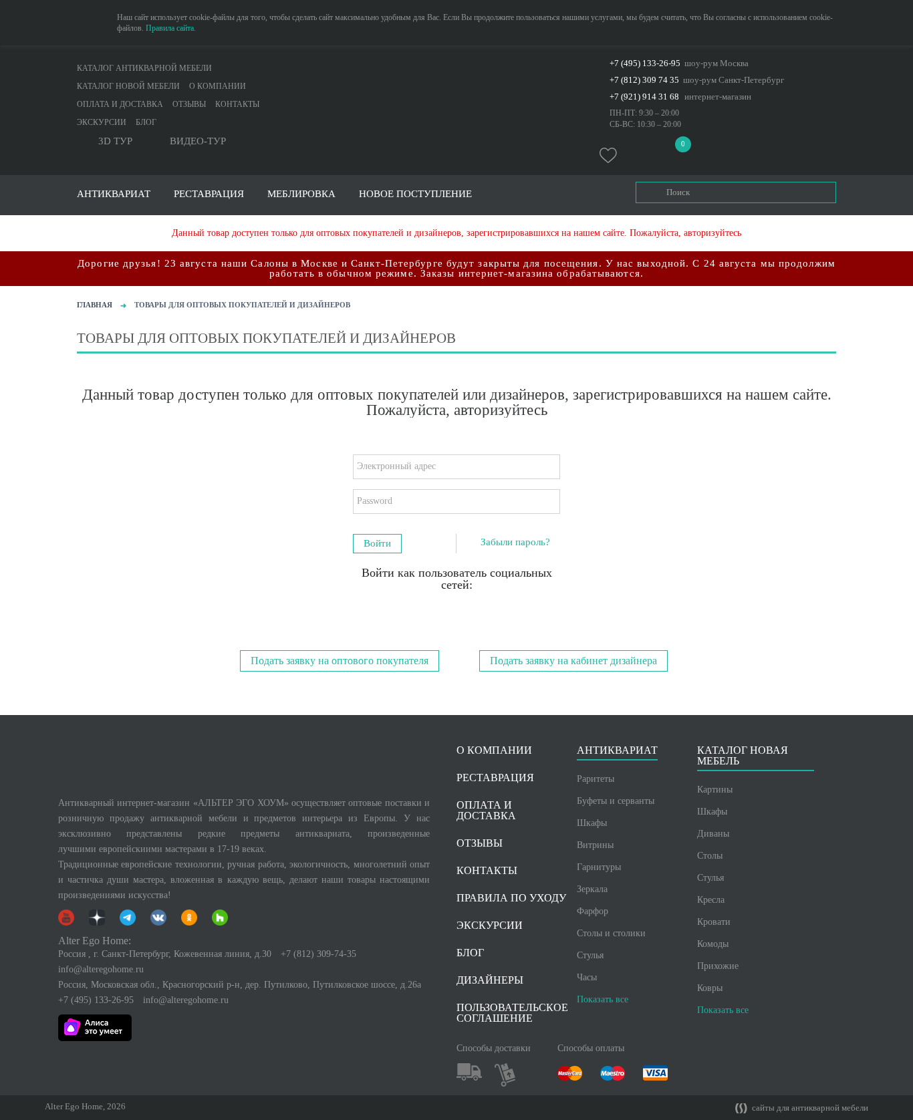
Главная (94, 305)
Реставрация (209, 194)
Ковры (710, 988)
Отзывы (189, 104)
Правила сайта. (171, 28)
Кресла (711, 900)
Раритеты (595, 779)
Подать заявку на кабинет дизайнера (573, 660)
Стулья (590, 955)
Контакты (237, 104)
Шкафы (592, 823)
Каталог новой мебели (128, 86)
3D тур (115, 141)
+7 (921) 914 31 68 (644, 96)
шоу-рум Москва (716, 63)
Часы (587, 977)
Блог (146, 122)
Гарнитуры (599, 867)
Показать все (602, 999)
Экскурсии (101, 122)
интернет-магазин (717, 96)
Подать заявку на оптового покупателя (339, 660)
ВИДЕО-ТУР (198, 141)
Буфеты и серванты (615, 801)
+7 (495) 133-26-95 (645, 63)
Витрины (595, 845)
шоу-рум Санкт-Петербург (733, 80)
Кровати (714, 922)
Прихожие (718, 966)
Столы (710, 856)
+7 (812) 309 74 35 (644, 80)
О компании (217, 86)
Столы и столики (611, 933)
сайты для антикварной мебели (809, 1108)
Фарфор (592, 911)
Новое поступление (415, 194)
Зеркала (592, 889)
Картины (715, 790)
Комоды (713, 944)
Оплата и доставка (120, 104)
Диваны (713, 834)
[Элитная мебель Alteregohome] (456, 76)
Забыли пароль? (515, 542)
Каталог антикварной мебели (144, 68)
